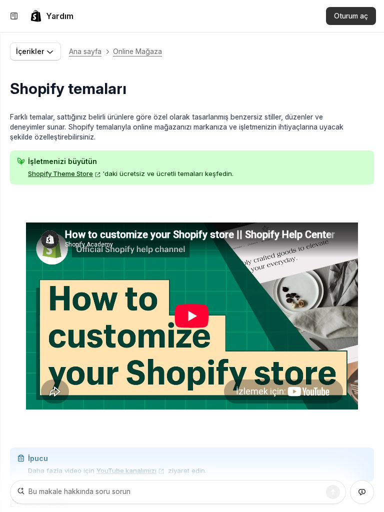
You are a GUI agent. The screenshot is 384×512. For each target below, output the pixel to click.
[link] (52, 16)
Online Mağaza (137, 51)
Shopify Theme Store (60, 174)
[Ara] (333, 492)
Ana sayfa (85, 51)
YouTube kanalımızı (126, 470)
